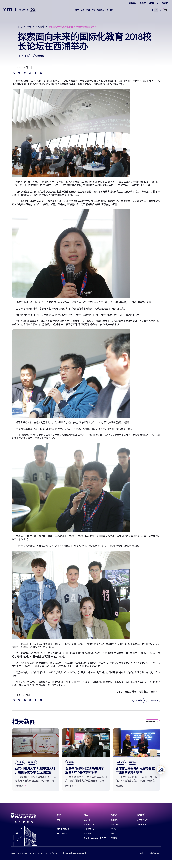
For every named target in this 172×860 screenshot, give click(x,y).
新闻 (29, 26)
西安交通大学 (142, 820)
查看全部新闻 (150, 722)
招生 (82, 10)
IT (158, 3)
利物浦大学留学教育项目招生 (95, 838)
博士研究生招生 (90, 829)
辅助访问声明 (154, 853)
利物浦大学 (141, 825)
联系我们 (114, 838)
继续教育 (87, 834)
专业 (59, 820)
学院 (93, 10)
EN (152, 10)
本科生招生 (88, 820)
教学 (77, 10)
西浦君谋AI (132, 3)
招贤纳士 (114, 829)
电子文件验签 (62, 834)
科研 (88, 10)
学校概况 (114, 820)
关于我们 (109, 10)
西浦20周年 (115, 825)
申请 (165, 10)
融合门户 (165, 3)
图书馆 (151, 3)
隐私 (141, 853)
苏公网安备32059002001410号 (76, 853)
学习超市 (143, 3)
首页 (20, 26)
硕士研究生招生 (90, 825)
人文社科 (40, 26)
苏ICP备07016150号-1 (58, 853)
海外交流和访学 (63, 829)
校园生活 (100, 10)
